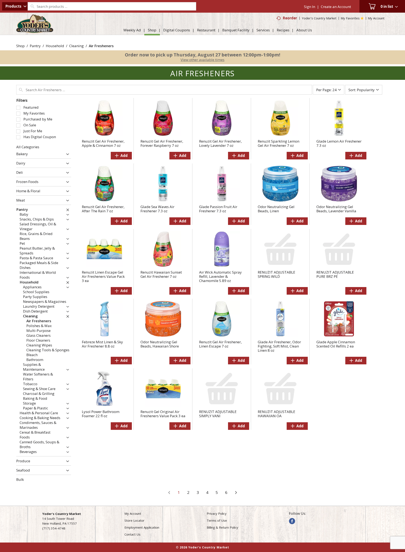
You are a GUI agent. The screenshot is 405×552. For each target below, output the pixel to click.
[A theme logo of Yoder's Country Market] (35, 31)
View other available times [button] (202, 59)
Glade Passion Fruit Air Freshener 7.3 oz (218, 208)
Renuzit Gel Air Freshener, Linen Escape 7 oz (220, 344)
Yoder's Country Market (319, 18)
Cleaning (76, 45)
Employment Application (141, 527)
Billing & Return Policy (222, 527)
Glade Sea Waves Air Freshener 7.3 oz (157, 208)
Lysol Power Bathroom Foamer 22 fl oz (100, 413)
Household (55, 45)
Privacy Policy (217, 513)
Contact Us (132, 534)
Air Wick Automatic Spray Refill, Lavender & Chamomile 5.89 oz (220, 276)
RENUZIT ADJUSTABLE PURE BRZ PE (335, 274)
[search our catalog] (32, 6)
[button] (66, 154)
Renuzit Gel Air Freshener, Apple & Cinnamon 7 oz (103, 143)
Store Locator (134, 520)
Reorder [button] (290, 18)
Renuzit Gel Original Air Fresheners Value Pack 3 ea (162, 413)
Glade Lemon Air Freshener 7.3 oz (339, 143)
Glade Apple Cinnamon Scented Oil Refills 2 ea (335, 344)
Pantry (35, 45)
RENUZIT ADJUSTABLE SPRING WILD (276, 274)
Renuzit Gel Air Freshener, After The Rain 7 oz (103, 208)
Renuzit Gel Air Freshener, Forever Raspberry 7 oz (161, 143)
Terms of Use (217, 520)
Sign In (309, 6)
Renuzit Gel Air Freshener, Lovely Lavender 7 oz (220, 143)
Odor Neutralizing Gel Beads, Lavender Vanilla (336, 208)
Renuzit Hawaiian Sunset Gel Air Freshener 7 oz (161, 274)
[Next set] (235, 492)
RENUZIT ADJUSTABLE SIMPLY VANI (218, 413)
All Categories (27, 146)
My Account (132, 513)
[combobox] (15, 6)
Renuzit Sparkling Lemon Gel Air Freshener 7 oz (278, 143)
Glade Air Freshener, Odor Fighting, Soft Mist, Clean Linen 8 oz (279, 346)
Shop (20, 45)
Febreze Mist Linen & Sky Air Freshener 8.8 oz (102, 344)
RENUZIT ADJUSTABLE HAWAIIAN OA (276, 413)
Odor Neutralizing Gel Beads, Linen (276, 208)
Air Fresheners (101, 45)
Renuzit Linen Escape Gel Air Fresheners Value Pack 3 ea (103, 276)
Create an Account (336, 6)
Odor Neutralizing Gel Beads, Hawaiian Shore (159, 344)
